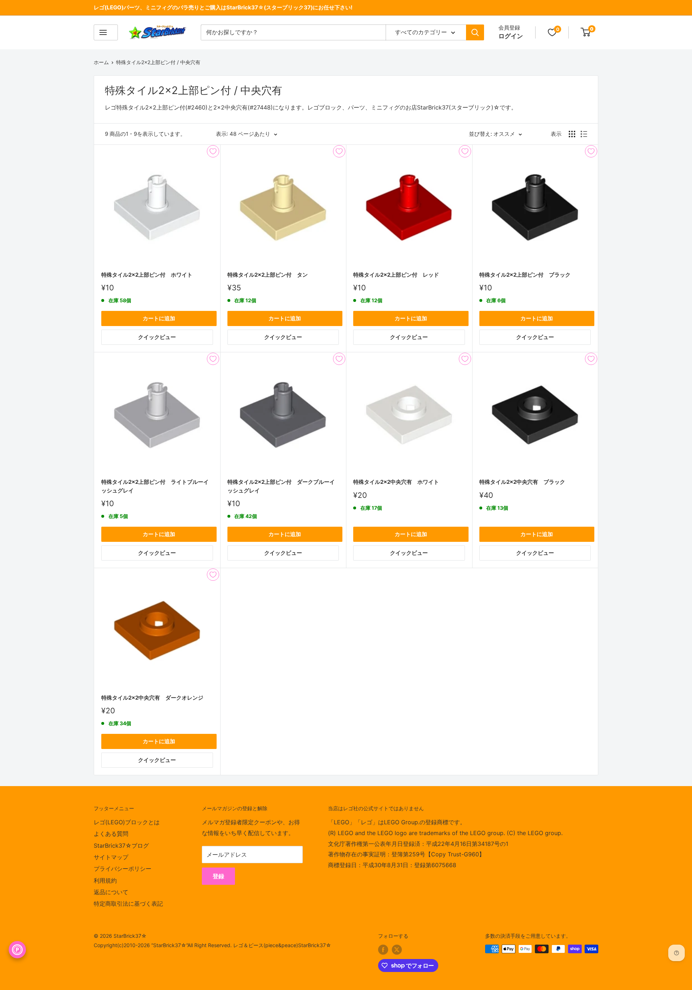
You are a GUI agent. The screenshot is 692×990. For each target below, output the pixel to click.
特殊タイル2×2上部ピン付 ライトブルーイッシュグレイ (155, 486)
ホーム (101, 62)
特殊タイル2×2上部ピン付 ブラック (525, 274)
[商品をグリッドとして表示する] (572, 134)
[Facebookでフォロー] (383, 950)
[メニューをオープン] (106, 32)
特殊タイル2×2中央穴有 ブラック (522, 481)
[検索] (475, 32)
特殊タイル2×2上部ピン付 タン (267, 274)
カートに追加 (159, 318)
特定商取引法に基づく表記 (128, 903)
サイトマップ (111, 857)
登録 (218, 876)
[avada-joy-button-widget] (17, 949)
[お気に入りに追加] (213, 151)
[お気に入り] (552, 32)
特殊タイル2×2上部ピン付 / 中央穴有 (158, 62)
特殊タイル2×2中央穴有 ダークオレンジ (152, 697)
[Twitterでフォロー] (397, 950)
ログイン (510, 36)
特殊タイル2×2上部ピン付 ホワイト (146, 274)
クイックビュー (157, 337)
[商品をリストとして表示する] (584, 134)
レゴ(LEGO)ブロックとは (127, 822)
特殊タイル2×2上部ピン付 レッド (396, 274)
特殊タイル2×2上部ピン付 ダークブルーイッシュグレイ (281, 486)
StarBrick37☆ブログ (121, 845)
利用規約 (105, 880)
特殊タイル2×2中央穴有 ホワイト (396, 481)
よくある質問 (111, 833)
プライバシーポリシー (122, 868)
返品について (111, 892)
